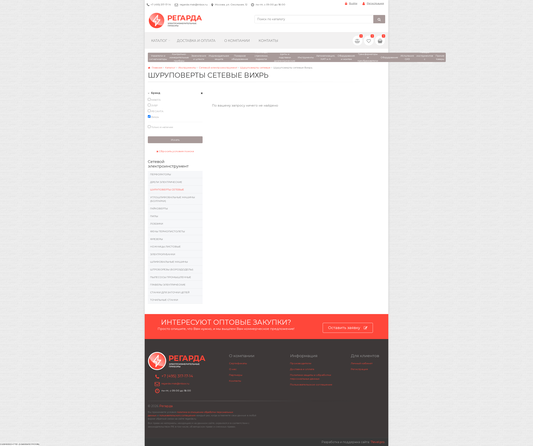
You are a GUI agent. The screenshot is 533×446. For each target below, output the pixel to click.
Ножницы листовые (165, 246)
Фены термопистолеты (167, 231)
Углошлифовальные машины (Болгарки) (172, 199)
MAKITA (156, 99)
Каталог (159, 41)
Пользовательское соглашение (311, 384)
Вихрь (155, 116)
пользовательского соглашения (177, 415)
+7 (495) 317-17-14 (161, 4)
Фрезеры (156, 239)
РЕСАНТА (157, 111)
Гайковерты (159, 208)
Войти (353, 3)
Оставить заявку (344, 327)
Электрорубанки (162, 254)
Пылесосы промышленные (170, 277)
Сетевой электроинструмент (218, 67)
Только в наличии (162, 127)
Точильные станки (164, 299)
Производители (300, 363)
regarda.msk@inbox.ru (194, 4)
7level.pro (378, 442)
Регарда (166, 406)
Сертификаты (238, 363)
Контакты (268, 41)
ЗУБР (154, 105)
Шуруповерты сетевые (255, 67)
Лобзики (156, 223)
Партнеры (235, 374)
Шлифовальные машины (169, 261)
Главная (156, 67)
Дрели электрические (166, 182)
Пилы (154, 216)
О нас (233, 369)
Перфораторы (160, 174)
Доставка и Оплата (196, 41)
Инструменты (187, 67)
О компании (237, 41)
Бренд (155, 92)
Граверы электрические (168, 284)
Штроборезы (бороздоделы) (171, 269)
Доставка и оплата (302, 369)
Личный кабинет (361, 363)
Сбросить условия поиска (176, 151)
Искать (175, 139)
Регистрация (375, 3)
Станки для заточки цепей (169, 292)
